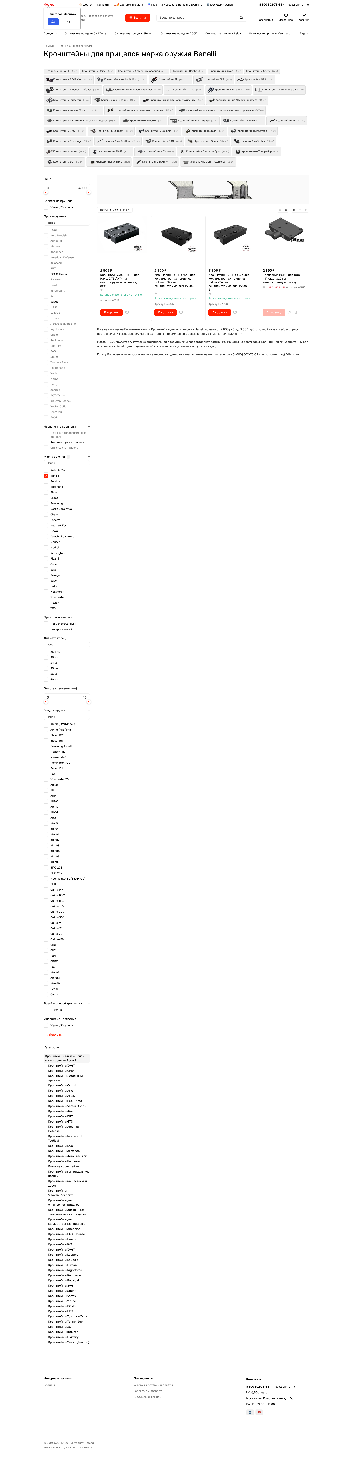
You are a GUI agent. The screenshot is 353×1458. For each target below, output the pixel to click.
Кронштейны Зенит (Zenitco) (68, 1342)
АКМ (53, 796)
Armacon (56, 263)
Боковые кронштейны (63, 1166)
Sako (53, 569)
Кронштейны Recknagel (65, 1275)
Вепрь (54, 989)
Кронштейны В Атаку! (63, 1337)
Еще (302, 33)
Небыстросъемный (63, 623)
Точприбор (57, 368)
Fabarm (55, 520)
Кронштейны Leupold (63, 1260)
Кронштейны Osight (62, 1085)
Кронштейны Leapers (63, 1254)
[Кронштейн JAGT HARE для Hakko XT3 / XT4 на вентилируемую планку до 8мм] (122, 240)
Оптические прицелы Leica (223, 33)
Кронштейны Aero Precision (67, 1156)
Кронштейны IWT (60, 1244)
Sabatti (55, 564)
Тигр (53, 956)
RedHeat (55, 345)
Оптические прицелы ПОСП (179, 33)
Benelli (54, 475)
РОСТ (54, 230)
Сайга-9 (55, 922)
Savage (55, 575)
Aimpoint (56, 241)
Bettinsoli (56, 487)
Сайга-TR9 (57, 906)
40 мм (54, 679)
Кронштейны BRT (60, 1116)
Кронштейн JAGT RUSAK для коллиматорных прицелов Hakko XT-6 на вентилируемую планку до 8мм (228, 282)
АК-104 (55, 851)
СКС (53, 950)
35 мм (54, 668)
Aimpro (55, 246)
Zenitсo (55, 390)
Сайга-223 (57, 911)
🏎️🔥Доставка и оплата (128, 4)
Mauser (55, 542)
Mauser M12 (57, 751)
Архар (54, 784)
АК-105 (55, 856)
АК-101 (54, 834)
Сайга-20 (56, 933)
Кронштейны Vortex (62, 1296)
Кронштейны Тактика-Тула (67, 1316)
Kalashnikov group (62, 536)
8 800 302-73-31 (270, 4)
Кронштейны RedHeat (63, 1280)
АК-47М (55, 983)
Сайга (54, 994)
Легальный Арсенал (63, 323)
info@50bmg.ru (257, 1392)
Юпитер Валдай (60, 401)
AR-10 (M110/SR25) (62, 724)
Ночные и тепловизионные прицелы (68, 434)
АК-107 (54, 972)
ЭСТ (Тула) (57, 395)
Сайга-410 (57, 939)
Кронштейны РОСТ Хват (65, 1101)
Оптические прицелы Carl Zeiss (85, 33)
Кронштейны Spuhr (62, 1290)
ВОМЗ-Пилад (59, 274)
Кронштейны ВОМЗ (62, 1306)
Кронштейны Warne (62, 1301)
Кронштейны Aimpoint (64, 1229)
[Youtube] (259, 1412)
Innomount (57, 290)
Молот (54, 602)
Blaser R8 (56, 740)
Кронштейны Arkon (61, 1090)
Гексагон (56, 412)
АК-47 (54, 807)
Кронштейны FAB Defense (66, 1234)
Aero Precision (59, 235)
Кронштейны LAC (60, 1146)
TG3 (53, 773)
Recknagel (57, 340)
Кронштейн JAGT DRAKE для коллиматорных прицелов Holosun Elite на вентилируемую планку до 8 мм (174, 282)
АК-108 (55, 978)
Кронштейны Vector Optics (67, 1106)
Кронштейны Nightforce (65, 1270)
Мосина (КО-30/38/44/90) (67, 878)
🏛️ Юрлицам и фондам (220, 4)
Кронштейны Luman (62, 1265)
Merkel (54, 547)
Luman (54, 318)
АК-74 (54, 812)
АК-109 (55, 862)
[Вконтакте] (250, 1412)
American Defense (62, 257)
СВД (53, 944)
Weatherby (57, 591)
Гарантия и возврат (148, 1391)
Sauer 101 (56, 768)
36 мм (54, 674)
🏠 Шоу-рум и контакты (94, 4)
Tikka (53, 586)
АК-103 (55, 845)
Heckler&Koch (59, 525)
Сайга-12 (56, 928)
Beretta (55, 481)
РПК (53, 884)
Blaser (54, 492)
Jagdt (54, 301)
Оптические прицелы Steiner (134, 33)
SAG (53, 351)
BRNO (54, 498)
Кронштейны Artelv (62, 1096)
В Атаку (55, 279)
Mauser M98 (58, 757)
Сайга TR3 (57, 900)
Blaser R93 (57, 735)
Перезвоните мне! (298, 4)
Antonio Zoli (58, 470)
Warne (54, 379)
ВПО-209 (56, 873)
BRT (53, 268)
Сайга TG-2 (57, 895)
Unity (53, 384)
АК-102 (55, 840)
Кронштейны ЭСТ (60, 1327)
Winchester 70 (59, 779)
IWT (52, 296)
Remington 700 (60, 762)
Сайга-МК (56, 889)
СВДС (54, 961)
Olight (54, 334)
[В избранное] (127, 312)
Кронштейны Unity (61, 1070)
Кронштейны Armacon (64, 1151)
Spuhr (54, 356)
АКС (53, 818)
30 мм (54, 657)
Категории (51, 1047)
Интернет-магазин (58, 1378)
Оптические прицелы (64, 447)
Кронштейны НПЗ (60, 1311)
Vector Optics (59, 406)
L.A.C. (54, 307)
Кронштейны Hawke (62, 1239)
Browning (56, 503)
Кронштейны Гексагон (64, 1161)
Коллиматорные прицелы (67, 442)
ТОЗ (53, 608)
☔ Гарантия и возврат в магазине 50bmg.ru (174, 4)
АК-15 (54, 823)
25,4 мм (55, 651)
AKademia (56, 252)
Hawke (54, 285)
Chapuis (55, 514)
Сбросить (54, 1035)
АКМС (54, 801)
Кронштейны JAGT (61, 1065)
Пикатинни (57, 1010)
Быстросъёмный (61, 629)
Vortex (54, 373)
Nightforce (57, 329)
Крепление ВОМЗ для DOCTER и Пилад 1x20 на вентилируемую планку (284, 278)
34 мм (54, 663)
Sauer (54, 580)
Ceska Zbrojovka (61, 509)
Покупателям (143, 1378)
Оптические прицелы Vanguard (269, 33)
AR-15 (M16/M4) (60, 729)
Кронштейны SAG (60, 1285)
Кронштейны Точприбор (65, 1321)
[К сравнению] (134, 312)
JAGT (53, 417)
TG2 (53, 967)
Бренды (49, 33)
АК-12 (54, 829)
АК (52, 790)
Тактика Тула (59, 362)
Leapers (55, 312)
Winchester (57, 597)
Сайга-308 (57, 917)
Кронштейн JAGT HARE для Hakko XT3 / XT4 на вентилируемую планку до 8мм (119, 280)
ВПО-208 (56, 867)
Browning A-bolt (61, 746)
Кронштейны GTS (60, 1121)
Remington (57, 553)
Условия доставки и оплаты (153, 1385)
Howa (54, 531)
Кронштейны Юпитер (63, 1332)
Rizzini (54, 558)
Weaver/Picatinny (61, 207)
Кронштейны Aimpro (62, 1111)
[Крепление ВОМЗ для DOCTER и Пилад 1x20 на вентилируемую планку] (284, 240)
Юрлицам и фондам (148, 1397)
